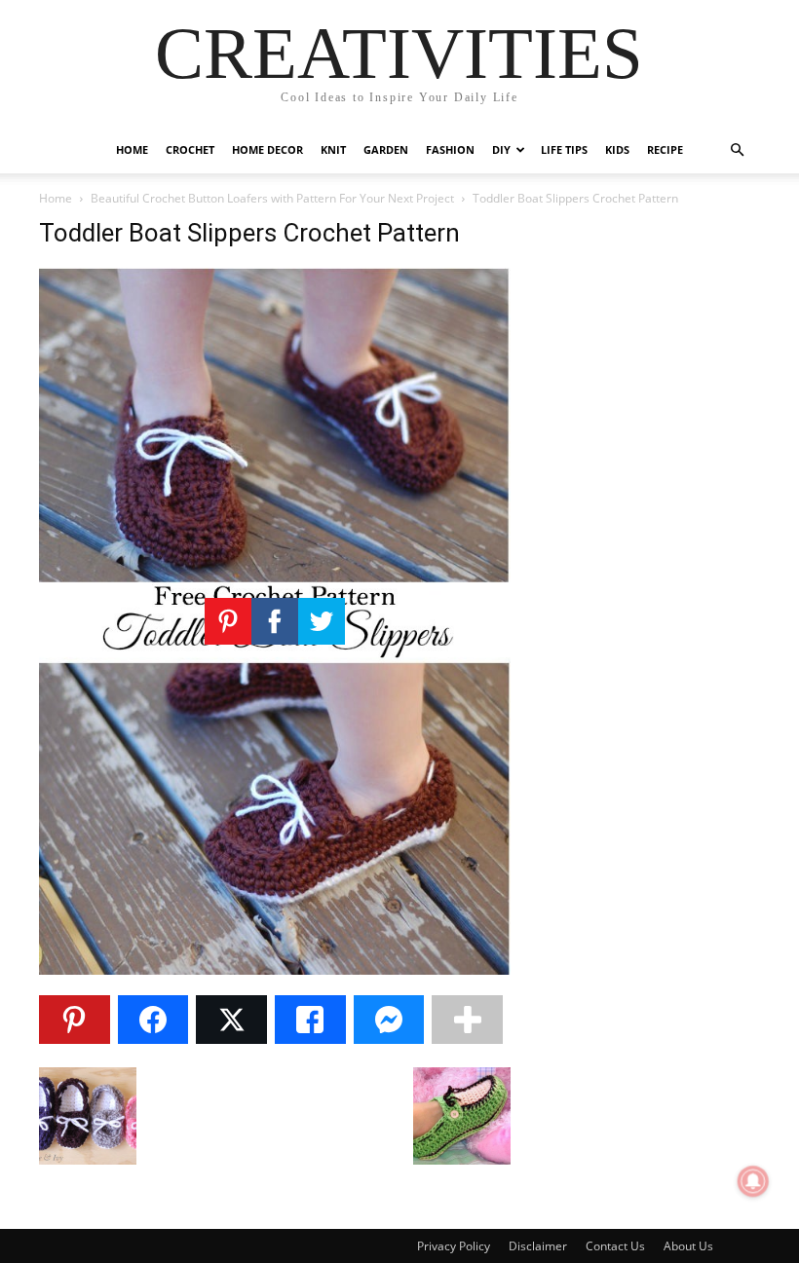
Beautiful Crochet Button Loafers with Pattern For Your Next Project (272, 198)
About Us (688, 1246)
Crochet (190, 149)
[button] (736, 150)
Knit (333, 149)
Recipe (665, 149)
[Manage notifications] (753, 1181)
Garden (385, 149)
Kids (617, 149)
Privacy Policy (453, 1246)
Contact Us (615, 1246)
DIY (501, 149)
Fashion (450, 149)
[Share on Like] (310, 1019)
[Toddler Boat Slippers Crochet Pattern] (275, 969)
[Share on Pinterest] (74, 1019)
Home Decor (267, 149)
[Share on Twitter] (231, 1019)
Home (132, 149)
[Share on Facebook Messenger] (389, 1019)
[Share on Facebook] (153, 1019)
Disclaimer (538, 1246)
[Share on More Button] (467, 1019)
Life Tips (564, 149)
